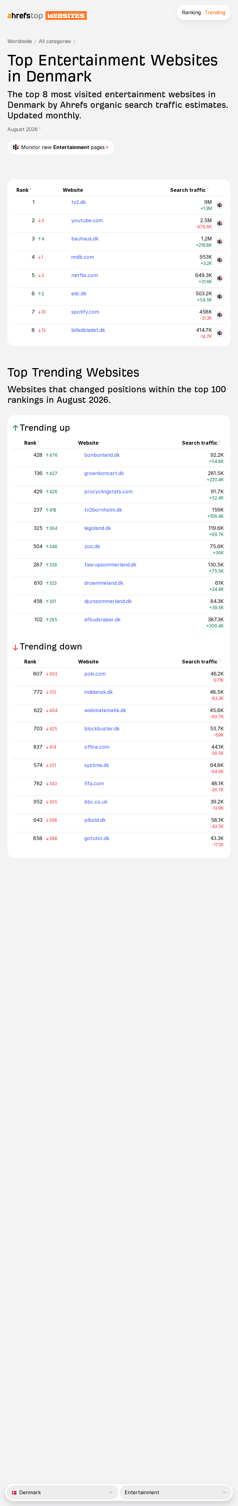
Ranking (191, 12)
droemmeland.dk (103, 583)
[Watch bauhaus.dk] (220, 242)
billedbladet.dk (88, 330)
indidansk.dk (98, 692)
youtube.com (87, 220)
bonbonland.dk (102, 455)
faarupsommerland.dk (110, 564)
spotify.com (85, 312)
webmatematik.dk (105, 710)
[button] (42, 129)
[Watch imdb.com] (220, 260)
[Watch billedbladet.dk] (220, 333)
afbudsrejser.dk (102, 619)
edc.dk (78, 293)
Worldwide (19, 41)
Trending (215, 12)
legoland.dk (97, 528)
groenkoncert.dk (104, 473)
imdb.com (82, 257)
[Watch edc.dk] (220, 297)
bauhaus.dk (85, 239)
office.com (96, 747)
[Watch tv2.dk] (220, 205)
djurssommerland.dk (108, 601)
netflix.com (84, 275)
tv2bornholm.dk (103, 510)
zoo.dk (92, 546)
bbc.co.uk (96, 802)
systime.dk (96, 765)
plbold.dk (95, 820)
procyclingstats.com (108, 491)
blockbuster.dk (102, 728)
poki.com (95, 674)
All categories (55, 41)
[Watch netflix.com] (220, 278)
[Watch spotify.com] (220, 315)
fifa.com (94, 783)
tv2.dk (78, 202)
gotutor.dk (96, 838)
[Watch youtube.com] (220, 223)
